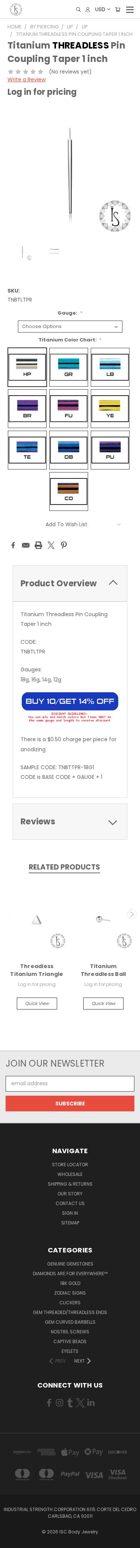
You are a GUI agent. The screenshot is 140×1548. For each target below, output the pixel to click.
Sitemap (70, 1223)
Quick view (37, 1003)
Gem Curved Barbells (70, 1322)
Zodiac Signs (70, 1293)
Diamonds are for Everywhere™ (70, 1273)
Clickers (70, 1302)
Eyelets (70, 1351)
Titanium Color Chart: (70, 339)
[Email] (25, 545)
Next (132, 914)
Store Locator (70, 1164)
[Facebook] (13, 545)
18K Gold (70, 1283)
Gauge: (70, 312)
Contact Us (70, 1203)
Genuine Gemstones (70, 1264)
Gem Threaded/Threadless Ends (70, 1312)
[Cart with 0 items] (117, 9)
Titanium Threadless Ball (103, 970)
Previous (8, 914)
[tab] (70, 583)
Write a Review (26, 79)
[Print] (38, 545)
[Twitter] (51, 545)
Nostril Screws (70, 1332)
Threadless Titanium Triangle (36, 970)
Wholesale (70, 1174)
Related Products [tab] (64, 867)
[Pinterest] (64, 545)
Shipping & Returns (70, 1184)
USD (100, 9)
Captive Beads (70, 1341)
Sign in (70, 1213)
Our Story (70, 1193)
